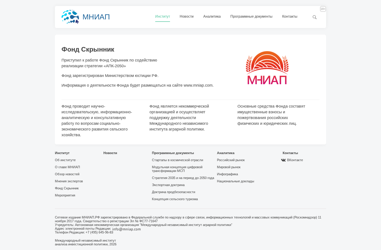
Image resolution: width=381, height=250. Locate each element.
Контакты (289, 16)
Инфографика (227, 174)
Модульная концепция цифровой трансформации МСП (177, 169)
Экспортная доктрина (168, 185)
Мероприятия (65, 195)
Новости (187, 16)
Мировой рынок (229, 167)
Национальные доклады (235, 181)
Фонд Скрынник (67, 188)
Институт (162, 16)
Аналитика (212, 16)
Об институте (65, 160)
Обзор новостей (67, 174)
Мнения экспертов (69, 181)
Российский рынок (231, 160)
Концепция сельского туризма (175, 199)
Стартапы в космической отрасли (177, 160)
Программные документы (251, 16)
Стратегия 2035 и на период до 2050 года (183, 178)
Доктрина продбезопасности (173, 192)
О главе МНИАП (67, 167)
